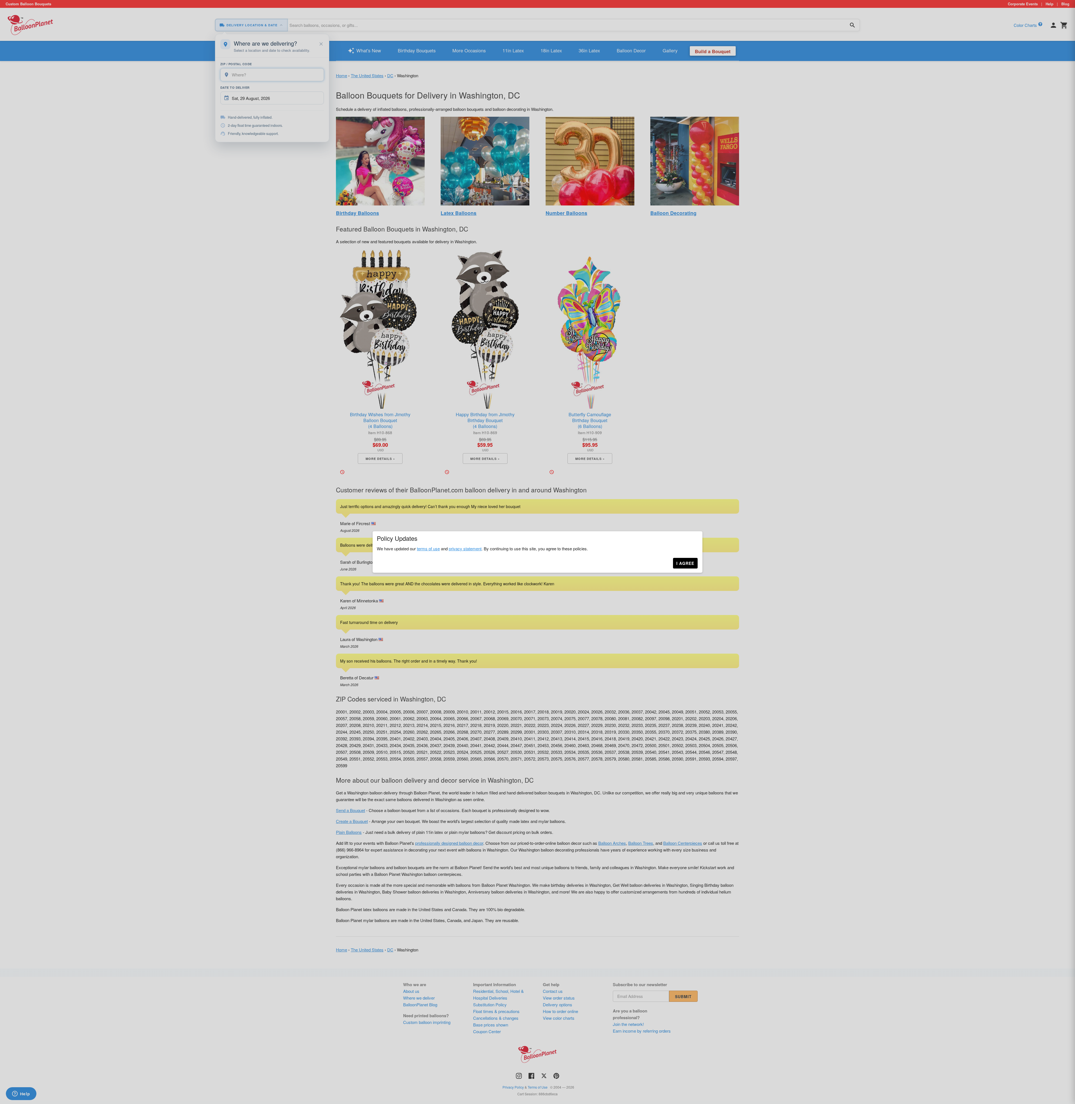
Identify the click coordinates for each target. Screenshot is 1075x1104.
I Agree (685, 563)
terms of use (428, 548)
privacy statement (465, 548)
